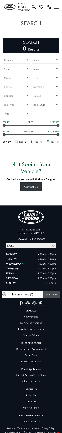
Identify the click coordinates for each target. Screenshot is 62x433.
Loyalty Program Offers (31, 329)
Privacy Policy (48, 428)
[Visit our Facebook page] (21, 303)
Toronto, (23, 233)
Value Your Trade (31, 381)
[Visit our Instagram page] (34, 303)
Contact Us (31, 187)
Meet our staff (31, 407)
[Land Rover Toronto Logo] (10, 7)
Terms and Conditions (28, 428)
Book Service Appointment (31, 349)
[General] (49, 7)
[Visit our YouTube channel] (27, 303)
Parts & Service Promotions (31, 375)
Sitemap (11, 428)
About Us (31, 395)
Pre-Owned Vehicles (31, 323)
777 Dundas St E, (31, 229)
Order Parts (31, 355)
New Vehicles (31, 316)
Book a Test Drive (31, 361)
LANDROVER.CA (31, 421)
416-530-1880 (37, 239)
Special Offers (31, 335)
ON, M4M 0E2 (36, 233)
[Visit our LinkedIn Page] (41, 303)
